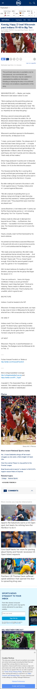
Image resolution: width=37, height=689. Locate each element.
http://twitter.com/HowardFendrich (12, 362)
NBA (29, 20)
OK (35, 652)
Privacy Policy (18, 623)
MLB (33, 20)
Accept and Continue (18, 686)
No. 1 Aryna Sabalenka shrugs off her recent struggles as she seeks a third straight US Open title (17, 457)
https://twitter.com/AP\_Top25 (11, 377)
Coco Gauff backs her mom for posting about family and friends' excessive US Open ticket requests (18, 552)
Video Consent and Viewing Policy (16, 674)
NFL (24, 20)
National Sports (13, 478)
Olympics (19, 20)
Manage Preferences (18, 681)
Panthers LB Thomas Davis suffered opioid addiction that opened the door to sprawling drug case (18, 578)
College (4, 478)
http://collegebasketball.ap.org (11, 375)
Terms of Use (10, 623)
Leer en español (31, 63)
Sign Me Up (13, 618)
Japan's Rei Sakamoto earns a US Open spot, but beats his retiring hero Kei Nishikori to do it (18, 525)
